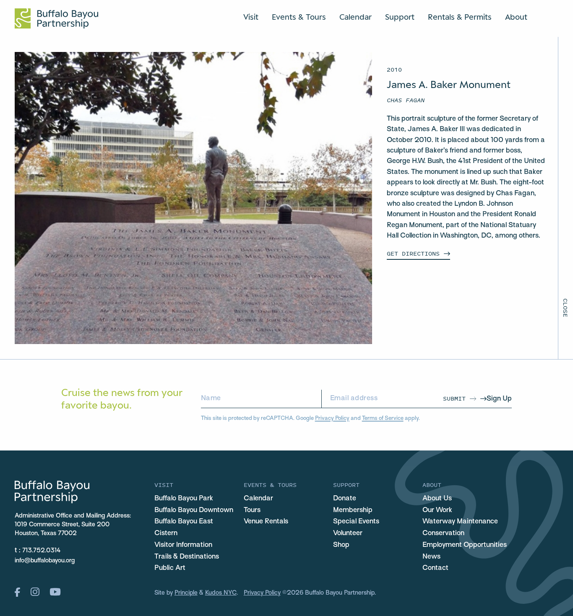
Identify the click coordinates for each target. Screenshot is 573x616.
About (516, 16)
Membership (352, 510)
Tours (252, 510)
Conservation (443, 533)
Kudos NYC (221, 593)
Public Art (169, 568)
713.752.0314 (41, 551)
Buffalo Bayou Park (183, 498)
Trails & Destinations (186, 557)
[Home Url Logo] (56, 18)
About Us (437, 498)
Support (399, 16)
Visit (250, 16)
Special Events (356, 521)
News (431, 557)
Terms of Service (383, 418)
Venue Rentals (266, 521)
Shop (341, 545)
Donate (344, 498)
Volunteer (347, 533)
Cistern (165, 533)
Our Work (437, 510)
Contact (435, 568)
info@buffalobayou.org (45, 561)
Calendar (355, 16)
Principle (186, 593)
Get (413, 253)
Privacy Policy (332, 418)
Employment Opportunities (464, 545)
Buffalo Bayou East (183, 521)
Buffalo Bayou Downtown (193, 510)
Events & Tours (299, 16)
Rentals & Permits (460, 16)
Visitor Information (183, 545)
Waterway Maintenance (460, 521)
